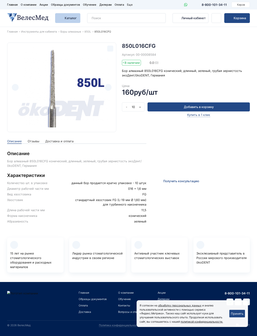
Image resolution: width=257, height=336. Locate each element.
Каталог (71, 18)
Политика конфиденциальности (119, 325)
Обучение (89, 4)
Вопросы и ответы (130, 311)
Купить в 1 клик (198, 115)
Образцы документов (65, 4)
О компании (28, 4)
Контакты (124, 305)
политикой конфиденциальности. (202, 321)
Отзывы (33, 141)
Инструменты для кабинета (39, 31)
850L (87, 31)
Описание (14, 141)
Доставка (85, 311)
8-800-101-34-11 (214, 5)
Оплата (119, 4)
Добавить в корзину (199, 107)
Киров (241, 4)
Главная (12, 4)
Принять (237, 313)
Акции (44, 4)
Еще (130, 4)
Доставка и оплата (59, 141)
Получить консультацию (181, 181)
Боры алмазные (70, 31)
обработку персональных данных (179, 305)
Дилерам (105, 4)
